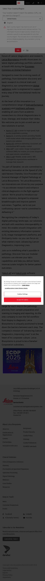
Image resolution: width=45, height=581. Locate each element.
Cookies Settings (22, 294)
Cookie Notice (25, 285)
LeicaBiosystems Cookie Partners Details (16, 288)
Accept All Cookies (22, 300)
